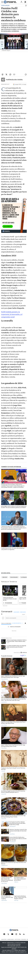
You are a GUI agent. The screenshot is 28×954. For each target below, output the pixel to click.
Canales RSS (3, 939)
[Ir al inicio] (10, 2)
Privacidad (23, 939)
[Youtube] (12, 934)
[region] (14, 632)
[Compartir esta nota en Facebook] (2, 74)
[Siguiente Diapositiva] (26, 594)
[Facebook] (4, 934)
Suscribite (8, 226)
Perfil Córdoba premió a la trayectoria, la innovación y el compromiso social (11, 314)
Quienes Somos (10, 939)
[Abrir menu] (2, 2)
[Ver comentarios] (26, 6)
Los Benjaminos (24, 577)
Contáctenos (18, 939)
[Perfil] (14, 930)
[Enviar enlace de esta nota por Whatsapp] (10, 74)
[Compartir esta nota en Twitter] (6, 74)
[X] (8, 934)
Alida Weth (4, 577)
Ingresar (21, 1)
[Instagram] (16, 934)
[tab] (6, 623)
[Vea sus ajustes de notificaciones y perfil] (25, 1)
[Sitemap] (24, 934)
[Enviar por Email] (14, 74)
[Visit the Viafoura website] (23, 652)
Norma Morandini (14, 577)
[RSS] (20, 934)
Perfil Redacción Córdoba (14, 79)
